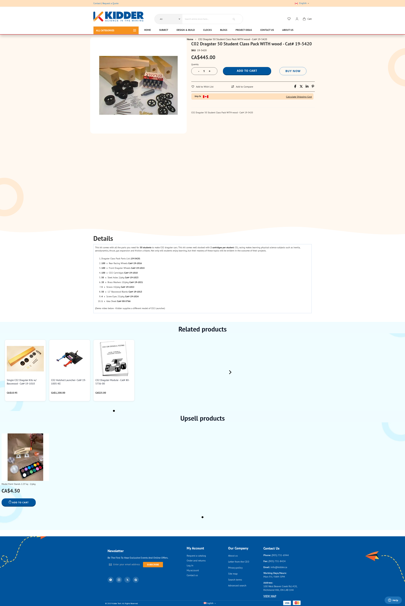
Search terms (235, 579)
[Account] (297, 19)
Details (103, 238)
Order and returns (196, 560)
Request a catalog (196, 555)
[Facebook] (111, 580)
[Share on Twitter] (301, 86)
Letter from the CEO (238, 561)
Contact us (192, 575)
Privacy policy (235, 567)
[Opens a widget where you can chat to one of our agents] (393, 600)
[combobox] (204, 19)
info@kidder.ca (279, 567)
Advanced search (237, 585)
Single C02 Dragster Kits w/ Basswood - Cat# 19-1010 (22, 381)
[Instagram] (119, 580)
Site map (233, 573)
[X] (127, 580)
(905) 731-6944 (280, 555)
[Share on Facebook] (295, 86)
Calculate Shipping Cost (299, 96)
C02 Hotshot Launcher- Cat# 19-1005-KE (68, 381)
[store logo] (118, 17)
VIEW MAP (269, 596)
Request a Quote (110, 3)
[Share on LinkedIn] (307, 86)
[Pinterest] (136, 580)
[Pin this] (313, 86)
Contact (97, 3)
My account (193, 570)
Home (190, 39)
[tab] (103, 238)
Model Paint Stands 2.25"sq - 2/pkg (19, 484)
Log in (190, 565)
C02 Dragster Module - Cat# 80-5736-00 (112, 381)
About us (233, 555)
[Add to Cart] (42, 346)
